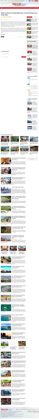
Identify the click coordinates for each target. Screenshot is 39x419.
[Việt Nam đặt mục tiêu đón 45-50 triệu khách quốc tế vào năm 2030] (29, 36)
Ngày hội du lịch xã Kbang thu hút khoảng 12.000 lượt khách (18, 296)
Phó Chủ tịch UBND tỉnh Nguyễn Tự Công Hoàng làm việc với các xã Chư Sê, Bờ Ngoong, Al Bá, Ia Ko (32, 53)
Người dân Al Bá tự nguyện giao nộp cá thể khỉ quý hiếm (35, 64)
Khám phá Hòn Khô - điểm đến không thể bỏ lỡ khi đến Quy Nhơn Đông (18, 306)
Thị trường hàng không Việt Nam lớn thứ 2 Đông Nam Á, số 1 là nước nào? (19, 362)
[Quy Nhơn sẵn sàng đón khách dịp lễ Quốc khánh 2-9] (6, 161)
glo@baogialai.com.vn (5, 413)
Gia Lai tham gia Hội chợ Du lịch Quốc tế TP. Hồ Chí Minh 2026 (35, 33)
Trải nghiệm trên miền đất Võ (4, 347)
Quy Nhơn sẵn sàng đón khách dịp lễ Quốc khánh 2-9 (19, 159)
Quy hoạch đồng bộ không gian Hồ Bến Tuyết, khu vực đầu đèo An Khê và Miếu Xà (18, 217)
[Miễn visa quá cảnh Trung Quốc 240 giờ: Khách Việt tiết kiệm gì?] (6, 180)
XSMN (36, 158)
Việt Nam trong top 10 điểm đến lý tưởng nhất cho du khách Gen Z (18, 390)
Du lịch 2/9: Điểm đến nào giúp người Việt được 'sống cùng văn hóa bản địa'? (22, 348)
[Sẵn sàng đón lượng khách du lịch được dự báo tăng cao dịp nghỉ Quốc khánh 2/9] (6, 209)
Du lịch (2, 10)
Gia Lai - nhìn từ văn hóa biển (17, 314)
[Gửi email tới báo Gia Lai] (33, 0)
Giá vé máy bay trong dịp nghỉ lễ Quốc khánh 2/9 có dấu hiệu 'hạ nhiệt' (18, 236)
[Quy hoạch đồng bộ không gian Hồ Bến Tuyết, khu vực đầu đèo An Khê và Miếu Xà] (6, 219)
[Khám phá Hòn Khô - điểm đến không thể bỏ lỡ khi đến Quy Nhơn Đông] (6, 307)
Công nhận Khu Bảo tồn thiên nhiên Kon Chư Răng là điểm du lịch (19, 228)
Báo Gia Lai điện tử (19, 4)
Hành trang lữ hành (33, 10)
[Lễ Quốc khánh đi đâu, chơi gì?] (6, 190)
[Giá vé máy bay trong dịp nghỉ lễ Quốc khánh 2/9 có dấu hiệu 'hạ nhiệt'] (6, 238)
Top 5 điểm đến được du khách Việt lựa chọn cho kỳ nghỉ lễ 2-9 (18, 277)
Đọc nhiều (29, 17)
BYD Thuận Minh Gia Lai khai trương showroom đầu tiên (32, 128)
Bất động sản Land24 (33, 158)
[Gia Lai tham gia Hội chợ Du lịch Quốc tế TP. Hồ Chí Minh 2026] (29, 32)
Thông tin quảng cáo (32, 99)
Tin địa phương (32, 41)
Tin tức (37, 10)
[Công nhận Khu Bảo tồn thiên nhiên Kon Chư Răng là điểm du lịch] (6, 229)
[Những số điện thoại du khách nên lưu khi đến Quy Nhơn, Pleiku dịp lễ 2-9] (29, 20)
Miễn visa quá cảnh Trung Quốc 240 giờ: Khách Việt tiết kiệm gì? (18, 178)
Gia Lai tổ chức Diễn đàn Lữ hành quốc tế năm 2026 (18, 267)
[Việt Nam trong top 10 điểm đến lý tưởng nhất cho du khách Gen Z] (6, 392)
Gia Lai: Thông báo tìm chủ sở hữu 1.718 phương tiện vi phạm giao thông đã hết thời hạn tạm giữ (32, 110)
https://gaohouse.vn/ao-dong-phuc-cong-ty (32, 159)
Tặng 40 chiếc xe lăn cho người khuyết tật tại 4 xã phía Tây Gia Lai (32, 47)
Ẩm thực (29, 10)
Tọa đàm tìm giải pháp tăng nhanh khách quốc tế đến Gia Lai (18, 257)
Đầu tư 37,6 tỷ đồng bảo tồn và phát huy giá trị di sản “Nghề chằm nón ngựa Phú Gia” (18, 168)
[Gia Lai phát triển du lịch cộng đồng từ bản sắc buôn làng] (13, 343)
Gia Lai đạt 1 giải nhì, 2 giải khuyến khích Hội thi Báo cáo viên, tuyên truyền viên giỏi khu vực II (32, 70)
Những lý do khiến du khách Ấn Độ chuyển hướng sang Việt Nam (18, 333)
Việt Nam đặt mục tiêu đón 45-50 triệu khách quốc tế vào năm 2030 (35, 37)
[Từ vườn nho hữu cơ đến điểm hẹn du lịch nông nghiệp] (6, 383)
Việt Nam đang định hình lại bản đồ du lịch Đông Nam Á (18, 399)
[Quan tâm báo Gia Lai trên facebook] (29, 0)
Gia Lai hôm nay (14, 171)
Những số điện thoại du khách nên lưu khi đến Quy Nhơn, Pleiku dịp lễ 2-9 (35, 20)
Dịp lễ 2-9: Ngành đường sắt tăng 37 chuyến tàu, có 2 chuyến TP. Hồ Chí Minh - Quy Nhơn (19, 197)
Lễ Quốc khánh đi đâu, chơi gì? (17, 187)
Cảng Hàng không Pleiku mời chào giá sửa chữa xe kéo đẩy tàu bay (32, 104)
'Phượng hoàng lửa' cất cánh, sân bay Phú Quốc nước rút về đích (19, 286)
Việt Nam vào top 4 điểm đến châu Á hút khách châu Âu (19, 353)
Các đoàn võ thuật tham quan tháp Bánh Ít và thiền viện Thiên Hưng (18, 371)
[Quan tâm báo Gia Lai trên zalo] (30, 0)
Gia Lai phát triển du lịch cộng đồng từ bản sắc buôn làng (13, 348)
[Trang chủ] (2, 8)
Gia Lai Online (6, 409)
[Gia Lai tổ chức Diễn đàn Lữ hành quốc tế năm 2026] (6, 269)
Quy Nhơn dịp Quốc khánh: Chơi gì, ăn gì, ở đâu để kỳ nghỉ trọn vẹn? (35, 28)
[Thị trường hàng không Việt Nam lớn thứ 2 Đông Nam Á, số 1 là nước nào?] (6, 363)
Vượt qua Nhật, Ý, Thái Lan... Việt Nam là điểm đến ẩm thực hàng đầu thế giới (13, 252)
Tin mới (35, 17)
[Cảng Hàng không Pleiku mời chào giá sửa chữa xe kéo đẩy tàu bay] (29, 103)
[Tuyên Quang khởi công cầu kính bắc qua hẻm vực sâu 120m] (14, 139)
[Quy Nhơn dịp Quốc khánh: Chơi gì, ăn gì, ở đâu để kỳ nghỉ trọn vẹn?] (29, 28)
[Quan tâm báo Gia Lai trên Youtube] (32, 0)
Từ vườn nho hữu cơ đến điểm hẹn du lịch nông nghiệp (18, 381)
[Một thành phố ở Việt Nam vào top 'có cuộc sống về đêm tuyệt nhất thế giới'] (5, 139)
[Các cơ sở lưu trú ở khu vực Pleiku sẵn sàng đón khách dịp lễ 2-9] (34, 148)
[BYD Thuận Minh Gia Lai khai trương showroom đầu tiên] (29, 127)
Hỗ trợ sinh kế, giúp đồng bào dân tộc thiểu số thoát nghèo (35, 59)
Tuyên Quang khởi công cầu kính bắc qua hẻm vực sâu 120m (14, 143)
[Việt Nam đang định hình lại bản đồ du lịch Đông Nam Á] (6, 401)
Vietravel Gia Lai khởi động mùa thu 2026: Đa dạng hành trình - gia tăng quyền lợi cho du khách (22, 252)
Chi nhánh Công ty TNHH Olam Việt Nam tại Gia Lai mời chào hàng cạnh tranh (32, 116)
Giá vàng (29, 90)
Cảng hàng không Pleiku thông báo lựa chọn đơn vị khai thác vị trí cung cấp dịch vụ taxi (32, 122)
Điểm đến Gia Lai (14, 219)
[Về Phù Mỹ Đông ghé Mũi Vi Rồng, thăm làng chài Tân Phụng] (6, 327)
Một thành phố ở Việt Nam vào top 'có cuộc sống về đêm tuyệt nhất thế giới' (5, 143)
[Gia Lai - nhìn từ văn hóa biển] (6, 317)
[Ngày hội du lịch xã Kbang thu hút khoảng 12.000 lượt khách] (6, 298)
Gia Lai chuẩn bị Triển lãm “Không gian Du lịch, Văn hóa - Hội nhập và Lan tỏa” (4, 252)
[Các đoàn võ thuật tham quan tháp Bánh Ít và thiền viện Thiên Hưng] (6, 373)
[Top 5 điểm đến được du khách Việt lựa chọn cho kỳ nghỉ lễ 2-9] (6, 279)
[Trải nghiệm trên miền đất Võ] (4, 343)
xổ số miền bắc (29, 158)
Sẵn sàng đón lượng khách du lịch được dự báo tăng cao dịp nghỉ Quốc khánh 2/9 (18, 207)
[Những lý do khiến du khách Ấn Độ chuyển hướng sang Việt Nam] (6, 335)
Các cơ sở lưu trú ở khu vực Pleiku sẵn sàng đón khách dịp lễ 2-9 (34, 153)
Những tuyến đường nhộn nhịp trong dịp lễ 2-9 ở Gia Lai (35, 24)
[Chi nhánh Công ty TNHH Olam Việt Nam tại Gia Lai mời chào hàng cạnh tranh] (29, 115)
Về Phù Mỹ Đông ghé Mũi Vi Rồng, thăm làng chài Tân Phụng (18, 325)
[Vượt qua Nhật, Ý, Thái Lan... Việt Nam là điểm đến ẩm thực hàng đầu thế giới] (13, 248)
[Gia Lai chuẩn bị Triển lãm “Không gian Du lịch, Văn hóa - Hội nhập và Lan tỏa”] (4, 248)
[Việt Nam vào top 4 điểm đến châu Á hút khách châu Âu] (6, 355)
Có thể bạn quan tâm (6, 134)
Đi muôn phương (14, 278)
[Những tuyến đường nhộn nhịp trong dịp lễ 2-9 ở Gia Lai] (29, 24)
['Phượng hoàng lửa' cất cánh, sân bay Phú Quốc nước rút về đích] (6, 288)
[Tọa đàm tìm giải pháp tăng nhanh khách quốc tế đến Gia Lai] (6, 259)
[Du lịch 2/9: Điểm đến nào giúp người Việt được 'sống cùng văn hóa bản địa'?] (22, 343)
